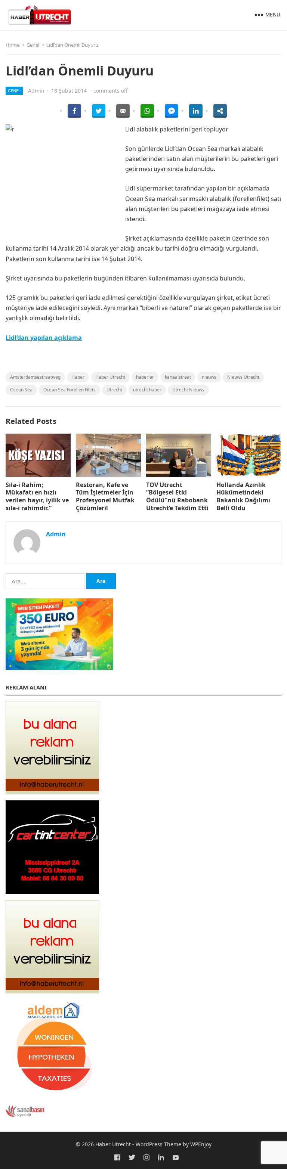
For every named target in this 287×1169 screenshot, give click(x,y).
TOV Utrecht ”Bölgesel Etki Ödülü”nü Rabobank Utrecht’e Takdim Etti (177, 496)
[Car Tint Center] (52, 891)
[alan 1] (52, 792)
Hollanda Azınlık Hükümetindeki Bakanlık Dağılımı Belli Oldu (243, 496)
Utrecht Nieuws (188, 390)
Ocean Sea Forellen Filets (69, 390)
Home (12, 44)
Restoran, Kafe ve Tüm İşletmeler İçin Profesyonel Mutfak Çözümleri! (105, 496)
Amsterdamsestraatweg (35, 377)
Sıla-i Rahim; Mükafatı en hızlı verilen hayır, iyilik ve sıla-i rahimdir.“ (37, 496)
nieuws (209, 377)
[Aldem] (52, 1090)
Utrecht (114, 390)
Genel (33, 44)
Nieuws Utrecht (243, 377)
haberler (145, 377)
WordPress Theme (158, 1144)
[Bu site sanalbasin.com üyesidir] (25, 1115)
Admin (36, 90)
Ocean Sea (21, 390)
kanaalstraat (178, 377)
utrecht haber (147, 390)
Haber (77, 377)
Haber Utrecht (110, 377)
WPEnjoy (201, 1144)
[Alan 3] (52, 991)
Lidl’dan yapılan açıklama (44, 338)
